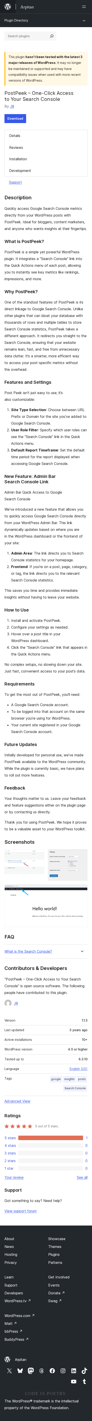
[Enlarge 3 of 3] (81, 890)
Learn (9, 1277)
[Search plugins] (51, 36)
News (9, 1246)
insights (69, 1079)
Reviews (16, 147)
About (9, 1239)
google (56, 1079)
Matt (10, 1323)
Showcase (56, 1239)
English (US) (79, 1069)
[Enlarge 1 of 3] (38, 855)
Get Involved (59, 1277)
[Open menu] (85, 6)
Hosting (10, 1254)
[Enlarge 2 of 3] (81, 855)
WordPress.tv (17, 1301)
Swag (55, 1301)
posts (82, 1079)
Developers (13, 1293)
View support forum (20, 1211)
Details (14, 135)
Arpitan (20, 1359)
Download (15, 118)
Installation (18, 159)
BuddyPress (16, 1339)
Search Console (75, 1088)
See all (82, 1177)
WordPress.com (19, 1315)
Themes (54, 1246)
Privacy (10, 1262)
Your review (14, 1177)
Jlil (12, 106)
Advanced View (17, 1101)
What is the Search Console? (28, 951)
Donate (56, 1293)
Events (54, 1285)
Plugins (54, 1254)
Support (15, 182)
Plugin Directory (16, 20)
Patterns (55, 1262)
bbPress (13, 1331)
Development (20, 170)
